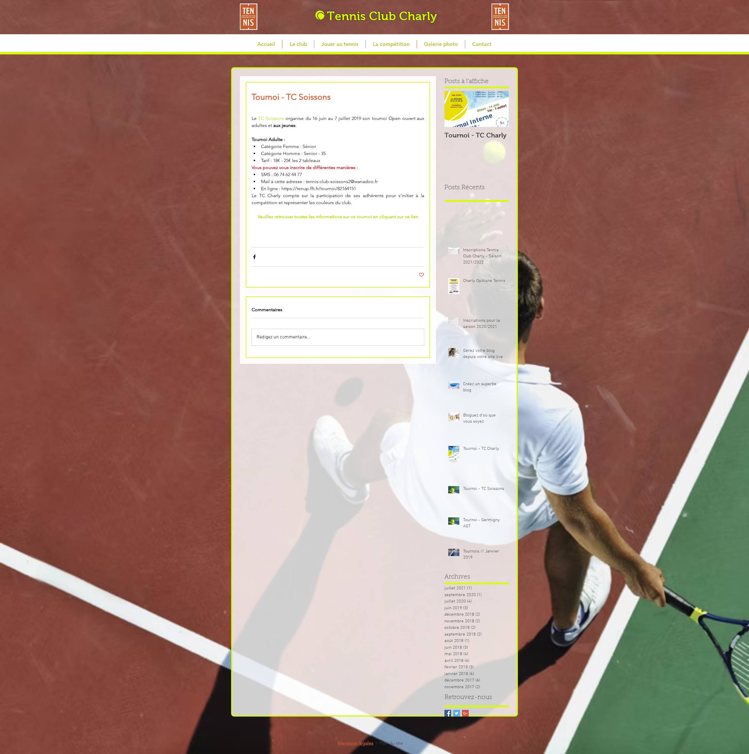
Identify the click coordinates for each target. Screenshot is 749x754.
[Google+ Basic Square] (465, 713)
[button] (298, 44)
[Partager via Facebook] (254, 257)
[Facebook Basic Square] (447, 713)
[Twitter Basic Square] (456, 713)
